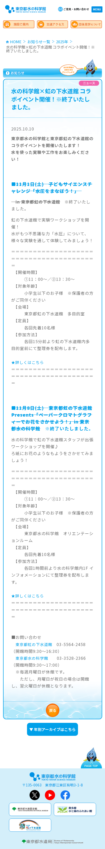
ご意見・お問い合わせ (76, 9)
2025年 (62, 41)
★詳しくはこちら (27, 362)
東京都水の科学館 (32, 658)
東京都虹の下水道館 (34, 644)
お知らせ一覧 (38, 41)
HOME (15, 41)
